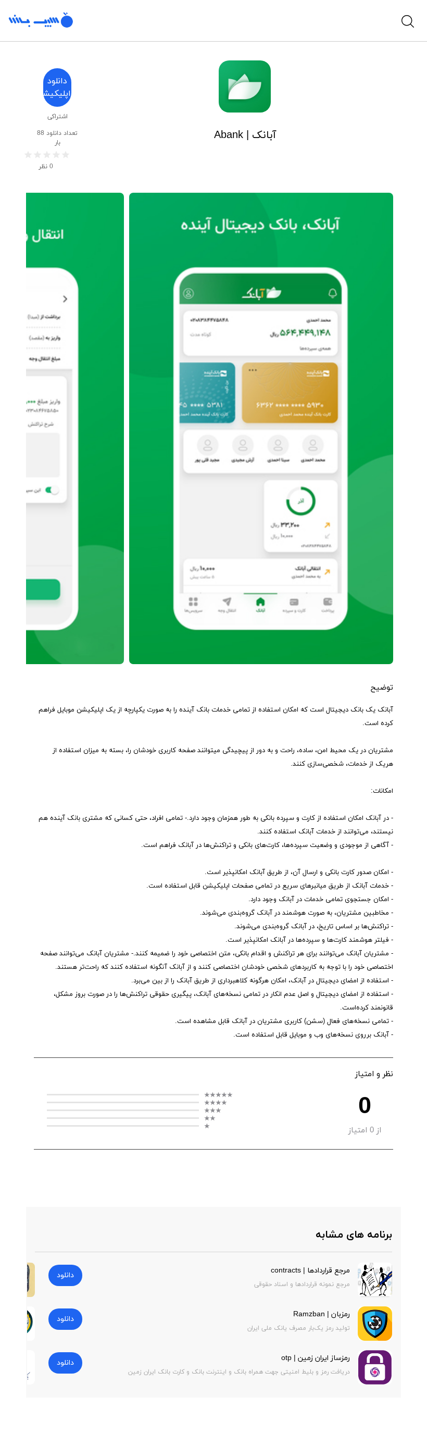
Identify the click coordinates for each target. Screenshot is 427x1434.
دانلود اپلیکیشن (57, 87)
